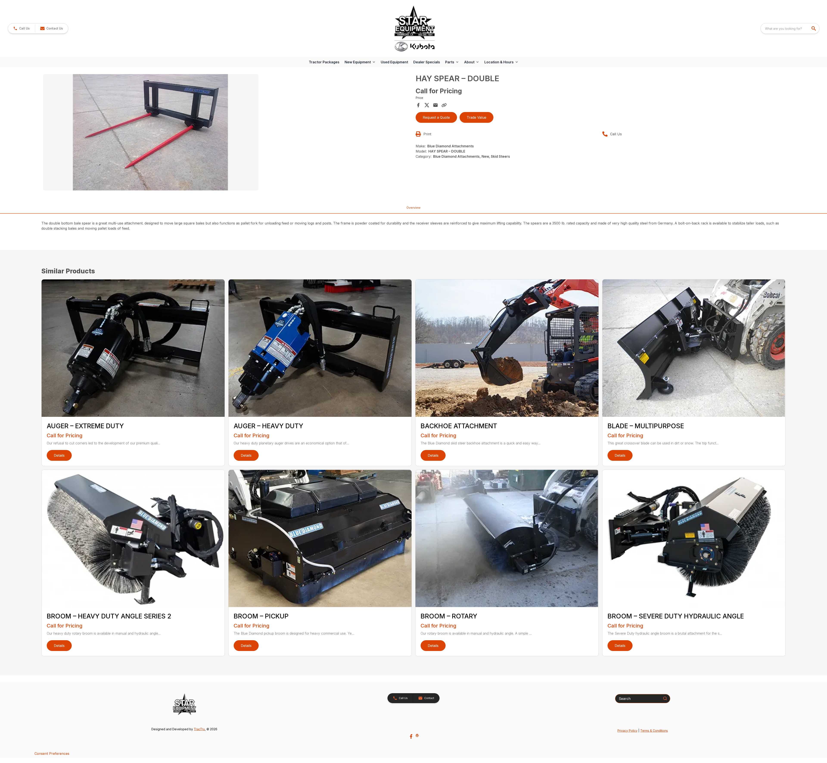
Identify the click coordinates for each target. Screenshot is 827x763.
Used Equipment (394, 62)
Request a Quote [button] (436, 117)
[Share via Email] (435, 105)
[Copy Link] (444, 105)
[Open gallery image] (150, 132)
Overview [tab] (413, 207)
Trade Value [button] (476, 117)
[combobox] (790, 28)
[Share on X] (426, 105)
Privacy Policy (627, 730)
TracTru (199, 729)
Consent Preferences (51, 753)
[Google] (417, 735)
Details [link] (59, 455)
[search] (814, 28)
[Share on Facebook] (418, 105)
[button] (21, 28)
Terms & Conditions (654, 730)
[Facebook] (411, 736)
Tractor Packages (324, 62)
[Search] (665, 698)
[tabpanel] (227, 133)
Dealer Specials (426, 62)
